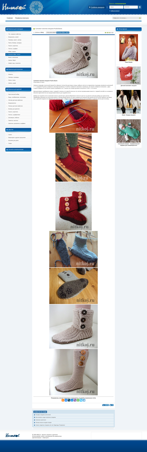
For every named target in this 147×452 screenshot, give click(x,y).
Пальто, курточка (13, 45)
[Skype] (81, 400)
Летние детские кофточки (15, 100)
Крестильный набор (13, 94)
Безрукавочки (12, 103)
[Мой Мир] (72, 400)
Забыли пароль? (115, 11)
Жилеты (10, 74)
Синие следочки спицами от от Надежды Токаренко (50, 425)
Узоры (10, 143)
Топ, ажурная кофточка (14, 34)
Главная (10, 18)
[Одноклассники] (63, 400)
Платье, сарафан (12, 48)
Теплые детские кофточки (15, 106)
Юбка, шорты (12, 51)
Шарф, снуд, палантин (14, 63)
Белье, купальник (13, 57)
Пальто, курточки (13, 112)
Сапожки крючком (41, 420)
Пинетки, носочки (13, 120)
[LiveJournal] (69, 400)
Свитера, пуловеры (13, 77)
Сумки (10, 134)
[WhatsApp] (78, 400)
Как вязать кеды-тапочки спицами (46, 417)
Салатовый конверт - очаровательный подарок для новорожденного (128, 144)
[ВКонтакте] (66, 400)
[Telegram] (84, 400)
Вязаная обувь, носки (14, 54)
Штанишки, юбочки (13, 117)
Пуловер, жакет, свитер (14, 40)
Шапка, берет (12, 60)
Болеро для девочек (14, 109)
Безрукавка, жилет (13, 37)
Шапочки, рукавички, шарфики (16, 123)
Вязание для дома (13, 140)
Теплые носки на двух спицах (43, 422)
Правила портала (22, 18)
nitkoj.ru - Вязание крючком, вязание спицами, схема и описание (19, 7)
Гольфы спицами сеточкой (43, 414)
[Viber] (75, 400)
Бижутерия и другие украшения (17, 137)
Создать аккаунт (96, 7)
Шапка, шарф (12, 83)
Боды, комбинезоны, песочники (17, 97)
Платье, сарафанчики (14, 114)
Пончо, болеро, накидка (15, 43)
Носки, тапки (11, 80)
